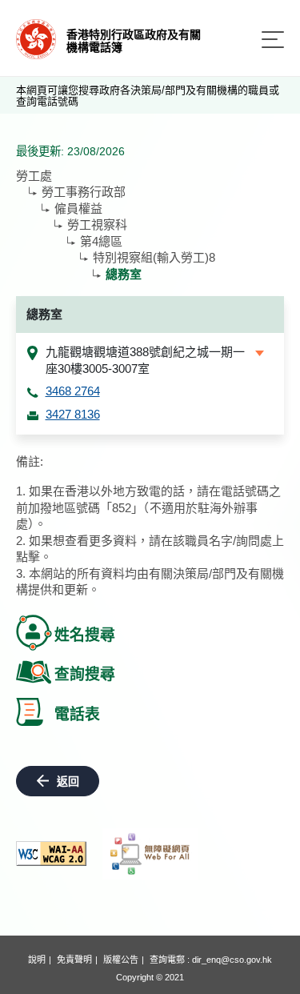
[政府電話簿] (36, 38)
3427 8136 (73, 414)
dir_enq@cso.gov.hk (232, 959)
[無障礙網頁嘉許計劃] (150, 854)
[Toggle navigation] (273, 39)
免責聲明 (74, 959)
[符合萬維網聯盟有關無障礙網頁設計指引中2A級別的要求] (51, 853)
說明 (37, 959)
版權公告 (120, 959)
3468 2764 (73, 391)
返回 (68, 781)
